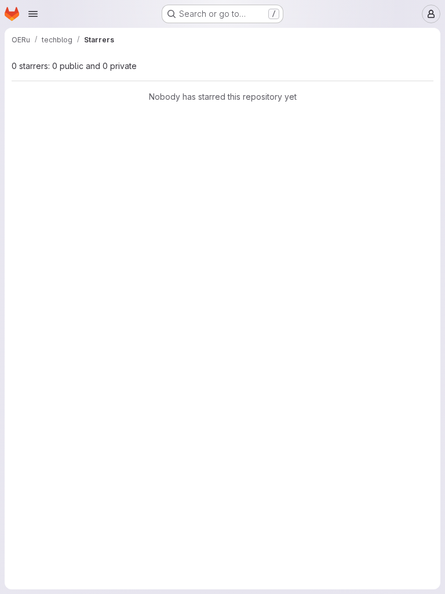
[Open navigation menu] (33, 14)
